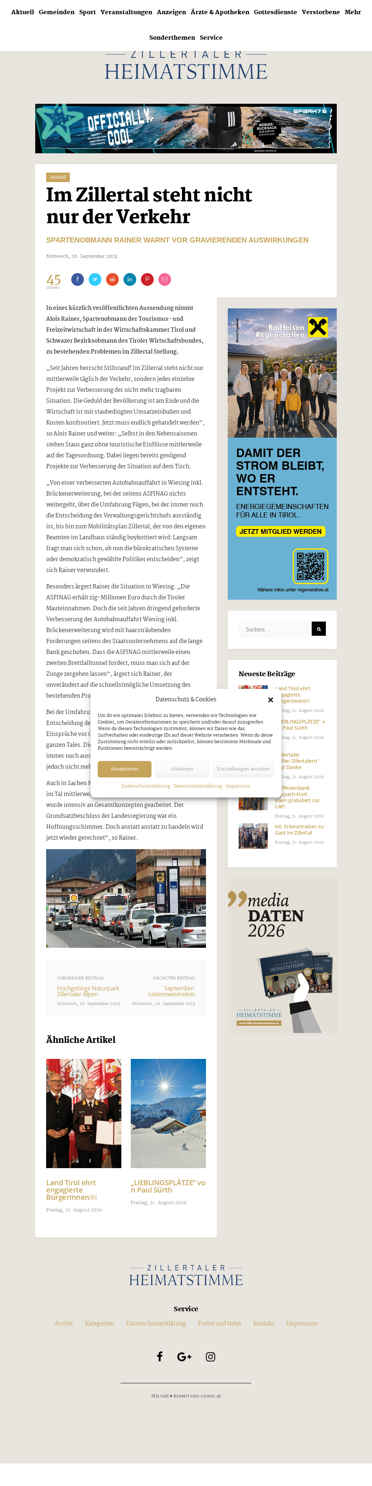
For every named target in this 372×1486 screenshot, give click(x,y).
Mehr (353, 12)
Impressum (238, 786)
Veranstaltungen (126, 12)
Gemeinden (56, 12)
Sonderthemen (172, 38)
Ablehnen (182, 769)
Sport (87, 12)
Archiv (64, 1323)
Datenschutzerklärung (146, 786)
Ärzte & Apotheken (220, 12)
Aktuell (22, 12)
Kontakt (263, 1323)
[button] (270, 699)
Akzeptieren (124, 769)
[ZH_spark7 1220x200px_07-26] (186, 128)
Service (211, 38)
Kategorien (99, 1323)
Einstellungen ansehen (243, 769)
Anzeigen (171, 12)
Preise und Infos (219, 1323)
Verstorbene (321, 12)
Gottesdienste (275, 12)
